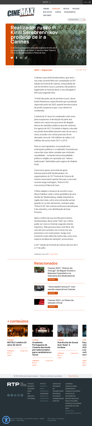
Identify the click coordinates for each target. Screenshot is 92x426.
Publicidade (20, 420)
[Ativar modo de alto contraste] (6, 420)
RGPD (67, 408)
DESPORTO (30, 386)
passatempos (70, 12)
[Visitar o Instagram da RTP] (15, 395)
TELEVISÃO (30, 388)
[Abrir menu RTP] (46, 2)
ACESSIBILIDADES (58, 398)
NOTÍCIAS (30, 384)
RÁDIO (29, 391)
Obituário (47, 15)
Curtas (58, 12)
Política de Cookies (31, 418)
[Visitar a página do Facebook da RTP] (8, 395)
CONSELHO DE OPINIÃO (72, 391)
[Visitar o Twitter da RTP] (12, 395)
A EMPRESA (69, 384)
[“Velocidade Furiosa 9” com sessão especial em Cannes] (39, 288)
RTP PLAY (43, 384)
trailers (75, 9)
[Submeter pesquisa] (84, 19)
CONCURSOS (44, 393)
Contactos (44, 401)
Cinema (46, 9)
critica (66, 9)
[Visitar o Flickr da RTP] (22, 395)
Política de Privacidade (15, 418)
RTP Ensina (31, 398)
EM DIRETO (43, 386)
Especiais (56, 9)
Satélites (56, 401)
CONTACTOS (57, 384)
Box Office (47, 12)
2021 (36, 69)
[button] (13, 58)
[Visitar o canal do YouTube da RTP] (18, 395)
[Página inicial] (20, 12)
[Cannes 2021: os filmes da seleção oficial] (39, 302)
